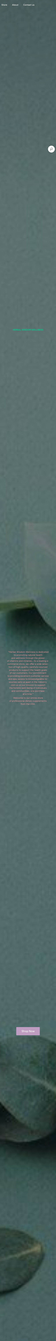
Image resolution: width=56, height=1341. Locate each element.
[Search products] (51, 149)
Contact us (28, 4)
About (15, 4)
